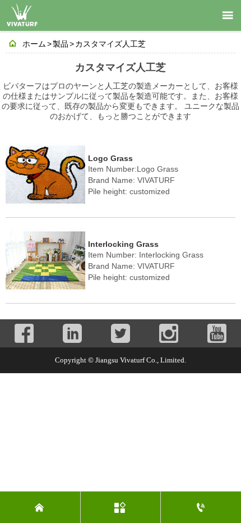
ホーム (34, 43)
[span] (227, 16)
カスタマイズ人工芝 (110, 43)
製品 (60, 43)
